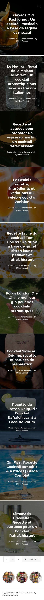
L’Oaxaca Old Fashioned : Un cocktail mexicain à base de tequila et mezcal (22, 24)
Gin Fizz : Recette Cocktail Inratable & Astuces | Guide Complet (22, 468)
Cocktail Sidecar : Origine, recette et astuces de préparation (22, 357)
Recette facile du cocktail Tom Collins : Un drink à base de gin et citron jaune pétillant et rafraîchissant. (22, 246)
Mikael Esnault (22, 41)
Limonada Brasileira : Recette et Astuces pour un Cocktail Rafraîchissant (22, 525)
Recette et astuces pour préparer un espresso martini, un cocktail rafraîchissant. (22, 135)
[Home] (18, 9)
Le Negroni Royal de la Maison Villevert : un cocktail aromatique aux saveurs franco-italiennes (22, 79)
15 (25, 559)
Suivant (34, 559)
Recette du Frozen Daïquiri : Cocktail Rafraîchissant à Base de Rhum (22, 413)
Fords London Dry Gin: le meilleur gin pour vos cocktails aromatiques (22, 302)
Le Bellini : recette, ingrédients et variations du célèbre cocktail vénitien (22, 191)
